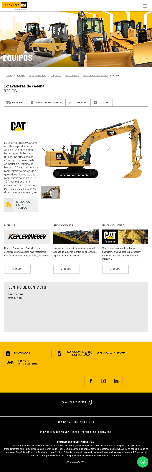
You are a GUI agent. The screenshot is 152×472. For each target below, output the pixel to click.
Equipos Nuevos (37, 75)
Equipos (21, 75)
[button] (142, 462)
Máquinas (56, 75)
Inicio (9, 75)
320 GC (116, 75)
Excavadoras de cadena (95, 75)
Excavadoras (72, 75)
